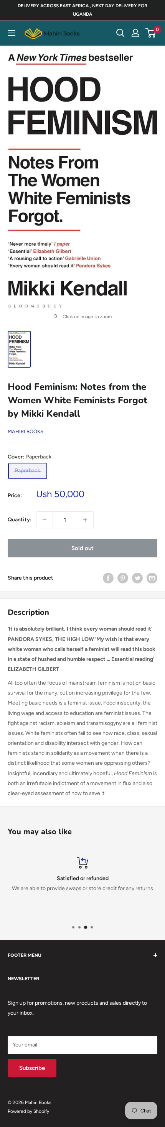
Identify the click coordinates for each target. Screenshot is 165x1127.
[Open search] (120, 33)
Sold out (82, 548)
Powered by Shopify (28, 1111)
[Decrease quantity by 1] (44, 520)
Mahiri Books (25, 431)
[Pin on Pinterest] (122, 578)
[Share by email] (152, 578)
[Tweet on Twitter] (137, 578)
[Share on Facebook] (108, 578)
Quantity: (19, 519)
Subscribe (32, 1068)
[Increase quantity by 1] (85, 520)
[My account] (135, 33)
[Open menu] (11, 33)
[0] (151, 33)
